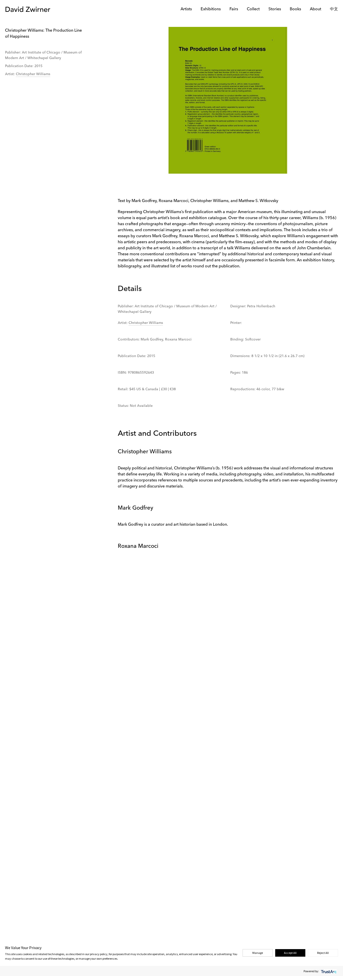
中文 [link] (334, 9)
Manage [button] (257, 953)
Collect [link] (253, 9)
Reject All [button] (323, 953)
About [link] (315, 9)
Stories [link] (274, 9)
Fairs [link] (234, 9)
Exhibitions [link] (211, 9)
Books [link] (295, 9)
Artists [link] (186, 9)
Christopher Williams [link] (33, 74)
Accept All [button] (290, 953)
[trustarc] (328, 971)
